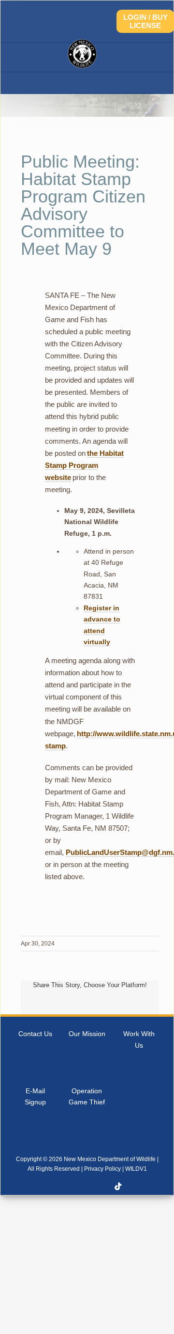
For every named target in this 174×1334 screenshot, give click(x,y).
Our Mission (87, 1034)
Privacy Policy (102, 1168)
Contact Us (35, 1034)
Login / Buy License (145, 21)
